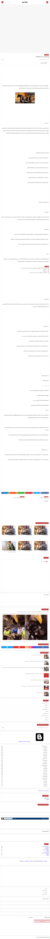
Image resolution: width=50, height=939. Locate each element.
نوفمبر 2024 (45, 776)
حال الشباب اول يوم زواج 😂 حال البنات (36, 680)
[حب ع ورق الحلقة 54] (41, 545)
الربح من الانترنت (44, 703)
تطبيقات (45, 705)
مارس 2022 (45, 779)
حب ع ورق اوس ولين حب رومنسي (37, 655)
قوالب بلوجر (45, 713)
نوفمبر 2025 (45, 760)
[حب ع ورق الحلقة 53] (25, 545)
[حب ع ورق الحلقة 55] (9, 530)
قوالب (46, 711)
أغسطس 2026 (44, 746)
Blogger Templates (43, 861)
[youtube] (19, 647)
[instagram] (31, 647)
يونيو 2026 (45, 749)
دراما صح (38, 937)
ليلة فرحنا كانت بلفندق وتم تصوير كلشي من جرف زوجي (34, 661)
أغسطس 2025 (44, 765)
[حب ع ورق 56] (25, 530)
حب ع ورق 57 (45, 269)
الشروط (46, 888)
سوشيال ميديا (44, 709)
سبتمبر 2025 (44, 763)
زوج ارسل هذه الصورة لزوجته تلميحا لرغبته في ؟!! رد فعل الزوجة (32, 686)
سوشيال (45, 707)
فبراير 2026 (45, 755)
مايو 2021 (45, 784)
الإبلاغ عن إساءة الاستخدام (43, 790)
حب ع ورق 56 (45, 271)
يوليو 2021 (45, 781)
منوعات (46, 54)
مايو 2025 (45, 770)
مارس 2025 (45, 773)
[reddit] (25, 839)
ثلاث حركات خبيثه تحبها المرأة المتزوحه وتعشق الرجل (34, 673)
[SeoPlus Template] (49, 937)
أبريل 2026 (45, 752)
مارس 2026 (45, 754)
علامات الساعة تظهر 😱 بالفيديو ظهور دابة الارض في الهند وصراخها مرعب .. (33, 268)
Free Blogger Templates (29, 861)
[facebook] (43, 647)
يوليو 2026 (45, 747)
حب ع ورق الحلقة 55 (12, 535)
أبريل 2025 (45, 771)
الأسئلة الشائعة (44, 894)
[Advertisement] (25, 20)
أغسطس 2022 (44, 778)
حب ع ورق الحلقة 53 (28, 550)
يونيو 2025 (45, 768)
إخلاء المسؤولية (44, 890)
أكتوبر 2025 (45, 762)
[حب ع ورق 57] (41, 530)
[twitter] (7, 647)
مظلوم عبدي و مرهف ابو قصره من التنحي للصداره (38, 272)
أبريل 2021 (45, 786)
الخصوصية (45, 892)
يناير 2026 (45, 757)
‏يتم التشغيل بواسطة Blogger (24, 741)
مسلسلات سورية (44, 715)
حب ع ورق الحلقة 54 (44, 550)
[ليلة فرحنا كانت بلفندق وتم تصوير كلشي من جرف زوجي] (9, 545)
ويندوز (47, 855)
